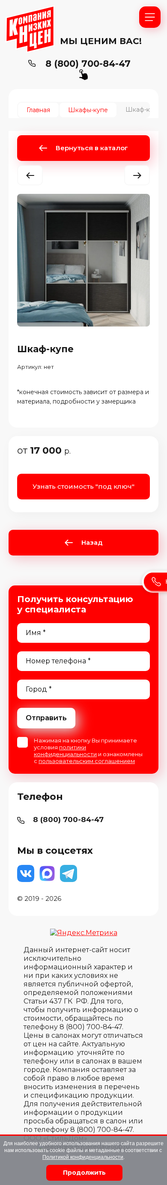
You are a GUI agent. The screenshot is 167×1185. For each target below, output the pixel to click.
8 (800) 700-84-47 (88, 63)
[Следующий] (137, 175)
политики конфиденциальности (65, 750)
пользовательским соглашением (87, 760)
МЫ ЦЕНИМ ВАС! (101, 41)
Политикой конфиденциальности (82, 1157)
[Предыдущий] (30, 175)
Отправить (46, 718)
